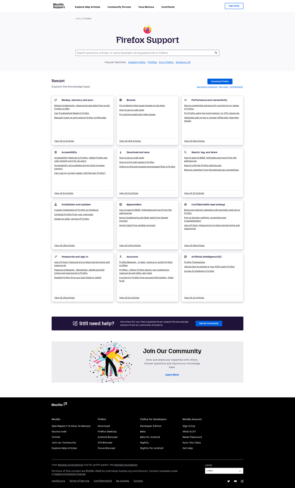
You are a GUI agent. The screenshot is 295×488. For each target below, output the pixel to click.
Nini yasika (223, 87)
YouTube (235, 481)
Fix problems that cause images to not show (142, 105)
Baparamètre (134, 204)
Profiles (152, 62)
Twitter (56, 437)
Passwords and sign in (75, 256)
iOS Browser (105, 442)
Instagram (242, 481)
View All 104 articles (130, 141)
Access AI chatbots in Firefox (199, 271)
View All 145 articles (130, 245)
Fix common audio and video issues (137, 114)
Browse (131, 100)
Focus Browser (106, 448)
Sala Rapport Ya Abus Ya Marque (71, 426)
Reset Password (192, 437)
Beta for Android (150, 437)
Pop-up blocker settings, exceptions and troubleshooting (205, 219)
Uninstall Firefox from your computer (73, 214)
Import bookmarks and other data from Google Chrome (143, 219)
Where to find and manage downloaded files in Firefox (147, 166)
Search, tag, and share (204, 152)
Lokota (208, 465)
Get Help (188, 448)
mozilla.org (58, 480)
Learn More (172, 374)
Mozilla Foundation (126, 464)
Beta (143, 431)
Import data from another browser (137, 225)
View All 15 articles (194, 193)
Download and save (138, 152)
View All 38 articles (64, 245)
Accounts (132, 256)
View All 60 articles (194, 141)
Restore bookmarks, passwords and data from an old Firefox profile (82, 107)
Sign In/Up (234, 6)
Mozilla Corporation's (70, 464)
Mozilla (59, 404)
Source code (59, 431)
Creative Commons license (69, 474)
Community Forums (119, 7)
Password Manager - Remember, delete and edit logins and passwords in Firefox (79, 271)
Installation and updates (76, 204)
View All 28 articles (64, 297)
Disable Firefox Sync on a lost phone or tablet (77, 277)
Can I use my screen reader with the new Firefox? (80, 173)
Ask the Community (208, 323)
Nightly (144, 442)
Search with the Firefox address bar (203, 165)
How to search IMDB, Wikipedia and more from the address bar (210, 159)
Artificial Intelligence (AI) (206, 256)
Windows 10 (183, 62)
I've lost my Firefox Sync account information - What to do (146, 279)
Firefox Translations (194, 262)
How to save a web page (131, 110)
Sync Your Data (192, 442)
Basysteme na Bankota (207, 87)
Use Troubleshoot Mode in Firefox (71, 113)
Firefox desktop (107, 431)
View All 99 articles (194, 245)
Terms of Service (79, 480)
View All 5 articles (128, 193)
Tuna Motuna (146, 7)
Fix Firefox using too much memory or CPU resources (211, 113)
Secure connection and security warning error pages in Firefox (211, 107)
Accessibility (69, 152)
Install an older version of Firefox (71, 219)
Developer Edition (151, 426)
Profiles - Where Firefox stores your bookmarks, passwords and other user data (144, 271)
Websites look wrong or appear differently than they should (211, 119)
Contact (138, 480)
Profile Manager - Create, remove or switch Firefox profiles (146, 264)
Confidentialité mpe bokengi (208, 204)
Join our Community (64, 442)
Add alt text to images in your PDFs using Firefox (209, 266)
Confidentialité (236, 87)
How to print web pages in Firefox (136, 162)
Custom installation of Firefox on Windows (76, 210)
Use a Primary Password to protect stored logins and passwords (212, 227)
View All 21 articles (129, 297)
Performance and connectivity (209, 100)
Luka (216, 52)
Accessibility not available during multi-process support (79, 167)
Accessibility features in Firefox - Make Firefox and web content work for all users (80, 159)
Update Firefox (137, 62)
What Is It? (189, 431)
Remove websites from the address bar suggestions (211, 170)
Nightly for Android (151, 448)
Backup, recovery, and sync (77, 100)
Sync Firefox (166, 62)
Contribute (168, 7)
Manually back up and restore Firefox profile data (80, 117)
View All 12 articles (194, 297)
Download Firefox (220, 81)
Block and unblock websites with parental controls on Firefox (212, 212)
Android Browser (108, 437)
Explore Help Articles (87, 7)
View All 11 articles (64, 141)
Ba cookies (122, 480)
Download (104, 426)
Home (79, 18)
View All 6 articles (63, 193)
